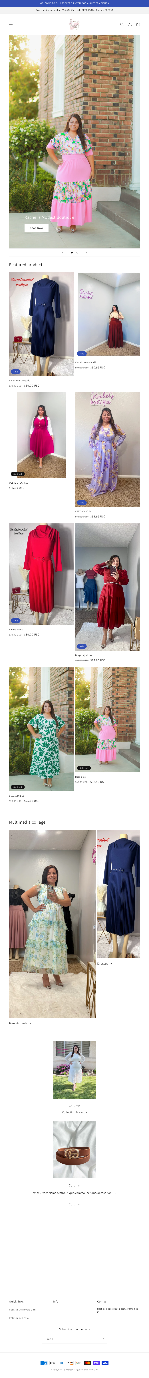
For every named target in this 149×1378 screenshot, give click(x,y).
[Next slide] (86, 253)
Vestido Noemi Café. (86, 362)
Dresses (102, 963)
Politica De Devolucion (22, 1309)
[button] (11, 24)
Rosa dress (80, 776)
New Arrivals (18, 1023)
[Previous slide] (63, 253)
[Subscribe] (103, 1339)
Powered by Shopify (89, 1370)
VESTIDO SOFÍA (83, 511)
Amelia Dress (16, 629)
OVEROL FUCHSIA (18, 482)
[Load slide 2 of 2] (77, 252)
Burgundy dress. (83, 655)
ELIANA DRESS (16, 795)
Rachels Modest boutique (69, 1370)
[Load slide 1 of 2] (71, 252)
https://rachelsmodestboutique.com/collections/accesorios (72, 1193)
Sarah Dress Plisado (19, 380)
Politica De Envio (19, 1318)
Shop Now (36, 228)
